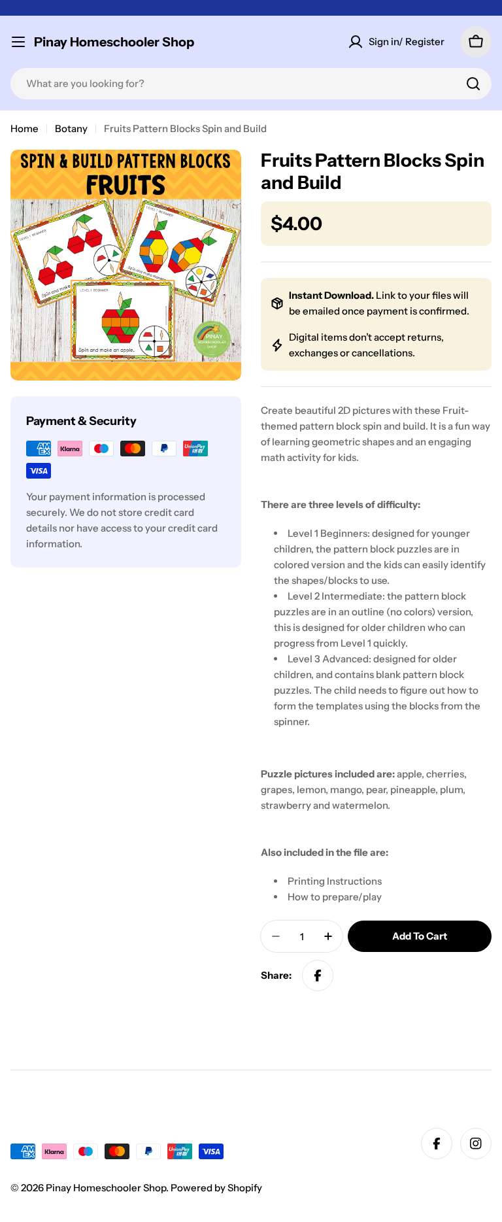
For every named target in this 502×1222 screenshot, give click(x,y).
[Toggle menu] (18, 42)
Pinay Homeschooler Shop (114, 42)
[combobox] (251, 83)
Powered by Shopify (216, 1187)
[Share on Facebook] (317, 975)
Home (24, 128)
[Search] (473, 84)
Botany (71, 128)
